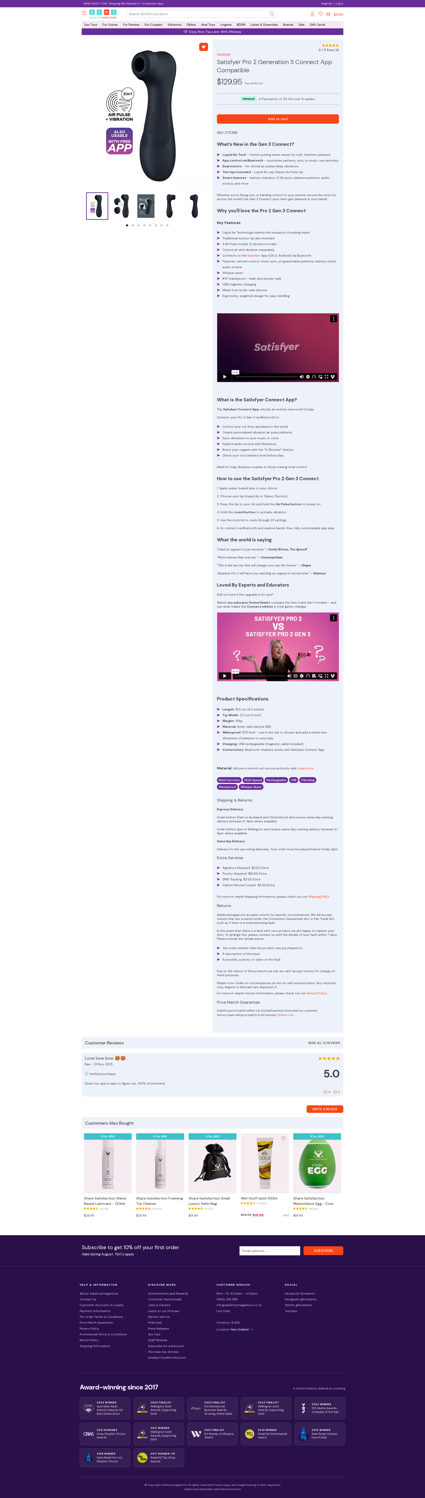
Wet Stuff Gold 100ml (259, 1198)
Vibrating (308, 780)
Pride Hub (155, 1322)
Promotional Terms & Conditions (103, 1334)
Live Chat (223, 1311)
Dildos (191, 25)
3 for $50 (108, 1136)
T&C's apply (124, 1254)
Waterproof (227, 787)
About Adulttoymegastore (99, 1293)
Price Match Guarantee (96, 1322)
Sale (302, 25)
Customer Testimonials (165, 1299)
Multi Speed (253, 780)
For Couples (153, 25)
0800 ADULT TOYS (95, 3)
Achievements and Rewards (168, 1293)
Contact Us (88, 1299)
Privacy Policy (89, 1328)
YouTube (291, 1311)
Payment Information (95, 1311)
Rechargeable (276, 780)
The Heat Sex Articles (163, 1352)
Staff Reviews (157, 1340)
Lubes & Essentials (264, 25)
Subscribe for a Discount (166, 1346)
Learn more (306, 768)
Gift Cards (317, 25)
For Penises (131, 25)
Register (326, 3)
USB (293, 780)
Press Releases (158, 1328)
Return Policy (89, 1340)
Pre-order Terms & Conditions (101, 1317)
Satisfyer (223, 54)
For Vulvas (110, 25)
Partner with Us (159, 1317)
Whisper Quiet (251, 787)
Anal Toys (208, 25)
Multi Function (229, 780)
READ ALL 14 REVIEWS (324, 1043)
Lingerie (226, 25)
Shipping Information (95, 1346)
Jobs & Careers (159, 1305)
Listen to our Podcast (164, 1311)
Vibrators (175, 25)
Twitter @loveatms (298, 1305)
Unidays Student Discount (167, 1358)
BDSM (241, 25)
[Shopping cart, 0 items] (328, 14)
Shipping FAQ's (319, 897)
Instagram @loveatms (301, 1299)
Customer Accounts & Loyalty (102, 1305)
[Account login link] (313, 14)
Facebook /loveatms (300, 1293)
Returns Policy (317, 993)
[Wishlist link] (320, 14)
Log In (339, 3)
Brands (288, 25)
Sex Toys (90, 25)
